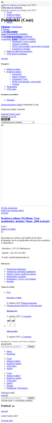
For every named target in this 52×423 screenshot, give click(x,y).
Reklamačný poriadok (16, 276)
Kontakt (10, 281)
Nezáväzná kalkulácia (16, 269)
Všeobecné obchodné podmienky (21, 271)
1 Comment (26, 316)
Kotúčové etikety (14, 72)
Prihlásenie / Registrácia (17, 388)
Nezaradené (12, 86)
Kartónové (16, 74)
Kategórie (5, 27)
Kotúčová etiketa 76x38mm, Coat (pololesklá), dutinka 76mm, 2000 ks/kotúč (25, 220)
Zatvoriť (4, 213)
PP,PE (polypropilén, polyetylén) (26, 81)
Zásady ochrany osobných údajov (21, 274)
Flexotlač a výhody (14, 298)
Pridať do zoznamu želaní (12, 210)
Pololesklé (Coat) (19, 79)
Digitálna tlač (12, 311)
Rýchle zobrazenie (9, 208)
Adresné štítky (12, 331)
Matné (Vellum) (19, 77)
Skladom (10, 100)
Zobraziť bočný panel (10, 114)
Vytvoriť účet (7, 420)
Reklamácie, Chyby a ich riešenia (21, 279)
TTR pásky (12, 89)
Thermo (15, 84)
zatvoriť (4, 58)
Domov (4, 104)
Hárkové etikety (14, 69)
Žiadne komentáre (29, 303)
